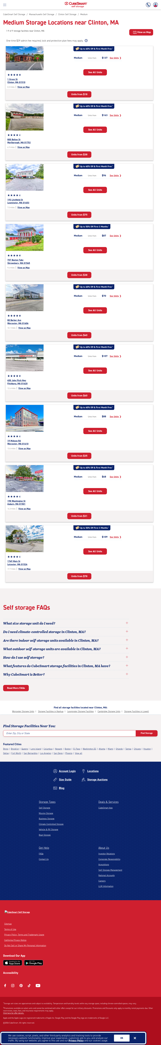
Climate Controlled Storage (51, 824)
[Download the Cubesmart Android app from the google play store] (33, 963)
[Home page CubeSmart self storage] (76, 2)
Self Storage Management (110, 870)
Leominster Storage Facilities (80, 711)
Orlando (119, 748)
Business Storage (46, 818)
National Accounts (106, 875)
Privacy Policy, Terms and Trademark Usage (24, 934)
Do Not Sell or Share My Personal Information (25, 945)
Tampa (128, 748)
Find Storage (147, 733)
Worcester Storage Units (23, 711)
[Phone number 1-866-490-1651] (149, 4)
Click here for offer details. (13, 1013)
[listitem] (84, 14)
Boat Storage (45, 835)
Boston (68, 748)
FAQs (41, 853)
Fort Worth (16, 753)
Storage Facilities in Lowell (136, 711)
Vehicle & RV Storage (48, 829)
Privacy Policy (76, 1040)
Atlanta (102, 748)
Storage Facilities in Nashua (50, 711)
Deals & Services (108, 802)
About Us (103, 848)
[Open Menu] (4, 5)
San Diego (58, 753)
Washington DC (89, 748)
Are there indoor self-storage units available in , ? (51, 640)
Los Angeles (45, 753)
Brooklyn (15, 748)
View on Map (23, 87)
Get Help (44, 848)
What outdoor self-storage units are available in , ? (52, 648)
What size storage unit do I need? (29, 623)
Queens (24, 748)
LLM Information (105, 886)
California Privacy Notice (15, 940)
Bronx (5, 748)
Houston (147, 748)
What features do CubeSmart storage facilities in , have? (56, 665)
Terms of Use (10, 929)
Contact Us (44, 859)
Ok (121, 1038)
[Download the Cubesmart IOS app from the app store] (12, 963)
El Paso (76, 748)
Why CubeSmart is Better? (24, 674)
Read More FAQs (16, 688)
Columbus (48, 748)
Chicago (137, 748)
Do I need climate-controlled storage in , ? (44, 631)
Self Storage (44, 807)
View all (78, 753)
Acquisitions (103, 864)
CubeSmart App (105, 807)
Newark (58, 748)
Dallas (6, 753)
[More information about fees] (86, 41)
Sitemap (8, 923)
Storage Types (47, 802)
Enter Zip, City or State (18, 733)
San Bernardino (31, 753)
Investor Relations (106, 853)
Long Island (36, 748)
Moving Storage (46, 813)
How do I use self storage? (23, 657)
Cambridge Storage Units (109, 711)
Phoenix (68, 753)
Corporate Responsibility (109, 859)
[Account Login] (155, 4)
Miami (110, 748)
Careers (101, 880)
